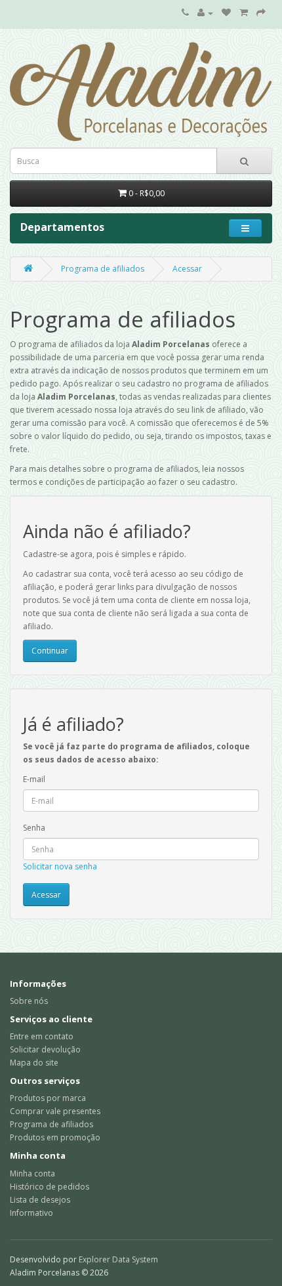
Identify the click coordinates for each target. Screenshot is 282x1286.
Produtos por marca (48, 1098)
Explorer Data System (118, 1259)
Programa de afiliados (102, 268)
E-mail (34, 779)
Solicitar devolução (45, 1049)
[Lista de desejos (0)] (226, 12)
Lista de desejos (40, 1199)
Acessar (187, 268)
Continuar (49, 650)
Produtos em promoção (55, 1137)
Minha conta (32, 1173)
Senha (34, 827)
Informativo (31, 1212)
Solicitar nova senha (60, 866)
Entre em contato (41, 1036)
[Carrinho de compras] (243, 12)
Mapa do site (34, 1062)
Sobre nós (29, 1000)
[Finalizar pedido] (261, 12)
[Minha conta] (205, 12)
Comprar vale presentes (55, 1111)
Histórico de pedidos (49, 1186)
